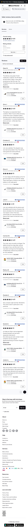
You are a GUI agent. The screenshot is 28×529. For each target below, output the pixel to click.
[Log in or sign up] (21, 5)
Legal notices (5, 505)
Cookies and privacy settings (9, 499)
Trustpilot (4, 428)
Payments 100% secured (8, 466)
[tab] (4, 29)
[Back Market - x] (17, 431)
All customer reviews (7, 481)
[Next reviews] (24, 392)
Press (3, 422)
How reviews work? (8, 55)
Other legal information (7, 503)
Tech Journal (5, 477)
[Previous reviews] (20, 392)
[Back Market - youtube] (10, 431)
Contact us (5, 438)
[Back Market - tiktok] (7, 431)
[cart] (24, 5)
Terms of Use (5, 493)
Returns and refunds (7, 444)
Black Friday (5, 485)
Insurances (5, 456)
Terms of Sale (5, 495)
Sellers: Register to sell (7, 462)
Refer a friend (5, 451)
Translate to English (7, 344)
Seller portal (5, 464)
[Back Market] (14, 5)
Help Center (5, 440)
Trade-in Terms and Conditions (9, 497)
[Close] (26, 2)
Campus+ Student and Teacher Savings (11, 460)
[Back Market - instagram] (3, 431)
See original (16, 88)
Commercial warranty (7, 454)
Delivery (4, 442)
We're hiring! (5, 426)
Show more (6, 86)
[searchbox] (20, 8)
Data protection (6, 501)
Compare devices (6, 479)
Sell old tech (5, 458)
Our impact (5, 424)
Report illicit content (7, 507)
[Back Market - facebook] (13, 431)
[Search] (13, 9)
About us (4, 420)
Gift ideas (4, 483)
